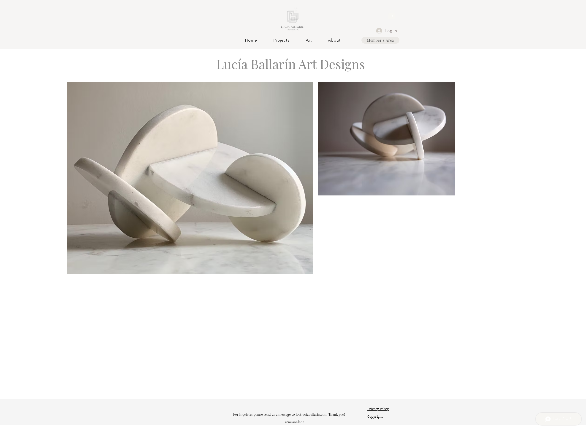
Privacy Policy (378, 409)
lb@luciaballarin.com (311, 414)
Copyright (375, 416)
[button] (392, 14)
